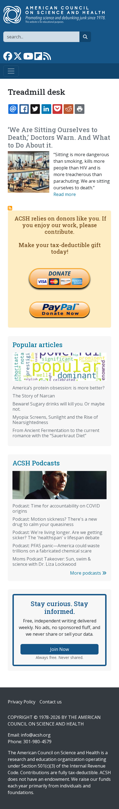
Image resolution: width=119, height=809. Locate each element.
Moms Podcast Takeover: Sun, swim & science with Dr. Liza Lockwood (51, 561)
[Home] (57, 15)
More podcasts (86, 573)
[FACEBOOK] (24, 109)
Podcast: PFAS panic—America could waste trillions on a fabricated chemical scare (56, 548)
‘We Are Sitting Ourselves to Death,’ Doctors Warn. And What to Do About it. (59, 137)
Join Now (59, 649)
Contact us (51, 702)
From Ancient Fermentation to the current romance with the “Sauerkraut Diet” (55, 433)
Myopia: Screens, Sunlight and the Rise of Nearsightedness (55, 419)
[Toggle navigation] (11, 71)
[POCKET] (57, 109)
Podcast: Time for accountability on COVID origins (56, 508)
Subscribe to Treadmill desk (10, 208)
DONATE (59, 273)
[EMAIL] (13, 109)
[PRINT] (79, 109)
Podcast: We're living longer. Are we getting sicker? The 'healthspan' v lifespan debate (57, 535)
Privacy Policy (21, 702)
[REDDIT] (68, 109)
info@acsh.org (36, 735)
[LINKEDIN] (46, 109)
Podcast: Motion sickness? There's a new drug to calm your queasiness (54, 521)
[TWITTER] (35, 109)
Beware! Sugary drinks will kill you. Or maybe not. (58, 406)
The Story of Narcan (33, 396)
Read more (64, 194)
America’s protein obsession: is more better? (58, 388)
